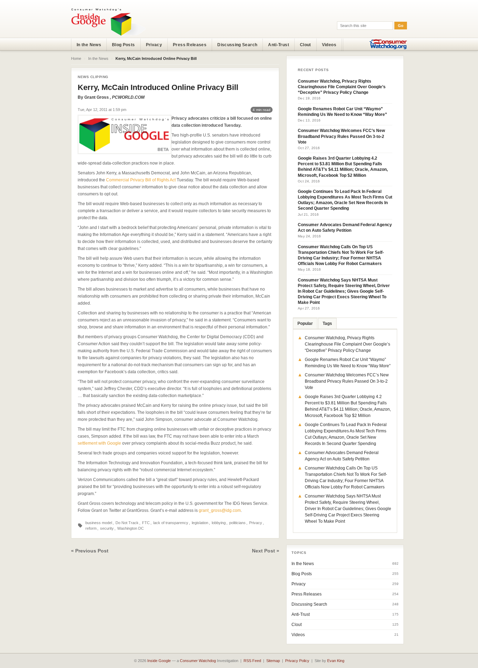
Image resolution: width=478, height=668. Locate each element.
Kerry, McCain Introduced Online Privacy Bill (158, 87)
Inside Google (159, 661)
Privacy (154, 44)
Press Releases (189, 44)
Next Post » (265, 551)
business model (98, 523)
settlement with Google (99, 443)
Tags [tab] (327, 323)
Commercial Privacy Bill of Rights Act (141, 180)
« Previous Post (89, 551)
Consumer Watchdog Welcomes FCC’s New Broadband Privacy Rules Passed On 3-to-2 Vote (341, 136)
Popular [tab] (305, 323)
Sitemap (273, 661)
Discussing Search (237, 44)
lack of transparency (170, 523)
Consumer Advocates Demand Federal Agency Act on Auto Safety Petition (345, 227)
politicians (237, 523)
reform (91, 528)
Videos (329, 44)
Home (76, 58)
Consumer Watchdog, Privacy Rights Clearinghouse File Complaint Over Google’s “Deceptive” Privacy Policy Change (342, 87)
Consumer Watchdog (198, 661)
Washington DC (130, 528)
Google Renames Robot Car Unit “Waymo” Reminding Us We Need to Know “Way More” (342, 112)
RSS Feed (252, 661)
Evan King (335, 661)
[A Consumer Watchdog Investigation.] (108, 22)
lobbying (219, 523)
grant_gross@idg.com (220, 510)
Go (400, 25)
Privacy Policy (297, 661)
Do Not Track (127, 523)
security (107, 528)
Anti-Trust (278, 44)
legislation (200, 523)
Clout (305, 44)
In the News (89, 44)
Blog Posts (123, 44)
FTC (146, 523)
